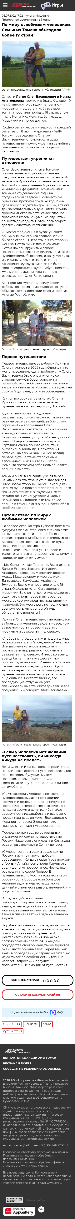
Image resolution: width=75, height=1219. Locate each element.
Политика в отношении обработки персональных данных (28, 1157)
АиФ (66, 89)
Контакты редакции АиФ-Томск (29, 1058)
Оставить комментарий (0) (37, 994)
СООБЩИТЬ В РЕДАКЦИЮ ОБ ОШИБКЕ (32, 1068)
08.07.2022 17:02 (12, 15)
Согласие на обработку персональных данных (35, 1152)
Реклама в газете (17, 1063)
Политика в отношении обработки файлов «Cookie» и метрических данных (33, 1164)
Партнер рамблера (36, 1200)
